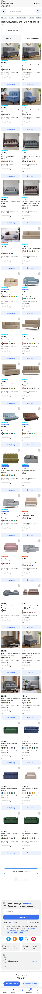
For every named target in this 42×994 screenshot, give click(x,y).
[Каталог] (3, 11)
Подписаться (21, 917)
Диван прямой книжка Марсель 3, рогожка (29, 430)
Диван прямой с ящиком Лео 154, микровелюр (10, 66)
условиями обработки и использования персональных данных (21, 930)
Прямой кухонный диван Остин (30, 789)
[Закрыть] (40, 974)
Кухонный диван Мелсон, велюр (30, 340)
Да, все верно (12, 983)
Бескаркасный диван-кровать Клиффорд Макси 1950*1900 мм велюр (31, 157)
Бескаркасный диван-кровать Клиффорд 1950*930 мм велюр (10, 157)
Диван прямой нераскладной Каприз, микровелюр (10, 654)
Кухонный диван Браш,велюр (31, 248)
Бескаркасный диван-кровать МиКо (10, 203)
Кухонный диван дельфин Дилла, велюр (9, 340)
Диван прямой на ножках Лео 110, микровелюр (10, 111)
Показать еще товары (21, 871)
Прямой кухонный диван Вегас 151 (9, 744)
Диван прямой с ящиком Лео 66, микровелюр (31, 111)
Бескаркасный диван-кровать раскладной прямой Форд (31, 562)
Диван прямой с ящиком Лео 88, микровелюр (31, 654)
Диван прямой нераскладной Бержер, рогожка (10, 517)
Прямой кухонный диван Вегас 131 (9, 834)
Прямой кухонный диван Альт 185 (9, 789)
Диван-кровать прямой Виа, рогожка (10, 471)
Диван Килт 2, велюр (8, 561)
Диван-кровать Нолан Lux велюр (9, 250)
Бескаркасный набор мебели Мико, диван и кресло (10, 607)
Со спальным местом (10, 30)
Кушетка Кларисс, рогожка (9, 294)
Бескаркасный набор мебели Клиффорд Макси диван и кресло (31, 608)
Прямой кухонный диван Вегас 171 (30, 834)
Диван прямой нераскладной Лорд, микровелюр (10, 699)
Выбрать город (30, 983)
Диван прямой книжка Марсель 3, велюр (8, 430)
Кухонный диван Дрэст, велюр (8, 385)
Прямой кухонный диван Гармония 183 (30, 744)
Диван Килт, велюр (28, 516)
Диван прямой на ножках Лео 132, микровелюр (31, 66)
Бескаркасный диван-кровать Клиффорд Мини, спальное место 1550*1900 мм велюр (31, 203)
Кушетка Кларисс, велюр (29, 471)
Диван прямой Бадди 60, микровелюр (29, 699)
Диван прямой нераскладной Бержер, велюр (31, 295)
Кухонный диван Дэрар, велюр (29, 385)
